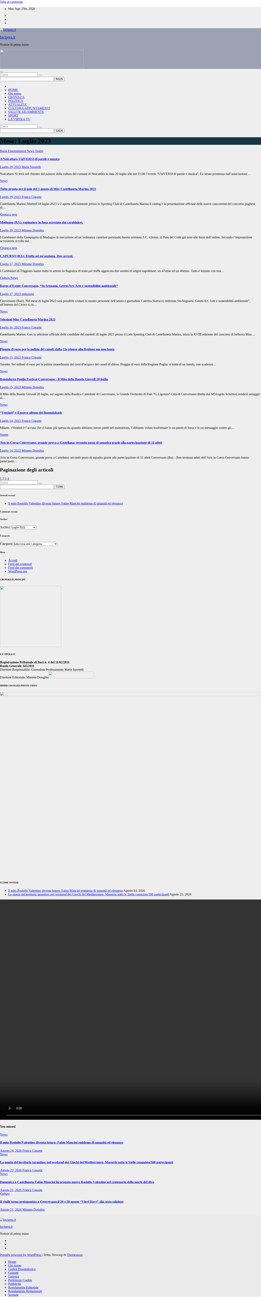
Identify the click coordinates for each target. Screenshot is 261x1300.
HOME (13, 90)
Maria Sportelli (31, 167)
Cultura (5, 278)
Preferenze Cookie (20, 1280)
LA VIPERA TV (19, 119)
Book (4, 151)
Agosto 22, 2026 (11, 1170)
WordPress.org (17, 571)
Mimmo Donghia (33, 230)
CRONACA (16, 97)
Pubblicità (14, 1284)
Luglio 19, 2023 (11, 197)
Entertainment (17, 151)
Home (12, 1261)
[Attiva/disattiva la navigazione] (1, 71)
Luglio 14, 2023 (11, 421)
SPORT (13, 115)
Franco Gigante (32, 197)
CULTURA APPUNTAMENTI (29, 108)
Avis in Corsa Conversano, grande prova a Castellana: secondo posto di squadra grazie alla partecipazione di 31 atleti (81, 442)
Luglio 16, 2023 (11, 327)
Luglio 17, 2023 (11, 264)
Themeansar (74, 1255)
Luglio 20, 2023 (11, 167)
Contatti (13, 1273)
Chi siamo (14, 93)
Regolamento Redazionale (25, 1291)
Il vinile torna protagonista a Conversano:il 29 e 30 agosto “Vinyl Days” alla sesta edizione (62, 1201)
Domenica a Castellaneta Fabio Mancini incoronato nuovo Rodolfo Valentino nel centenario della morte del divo (77, 1182)
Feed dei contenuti (20, 564)
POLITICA (15, 101)
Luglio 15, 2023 (11, 357)
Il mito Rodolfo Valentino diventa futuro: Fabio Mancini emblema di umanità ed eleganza (65, 503)
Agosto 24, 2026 (11, 1150)
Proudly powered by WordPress (21, 1255)
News (31, 151)
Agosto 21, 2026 (11, 1190)
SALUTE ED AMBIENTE (26, 112)
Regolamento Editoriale (23, 1287)
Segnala (13, 1295)
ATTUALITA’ (17, 104)
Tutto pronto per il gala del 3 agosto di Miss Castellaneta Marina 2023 (48, 189)
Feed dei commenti (20, 567)
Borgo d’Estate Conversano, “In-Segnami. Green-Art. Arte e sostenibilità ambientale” (59, 286)
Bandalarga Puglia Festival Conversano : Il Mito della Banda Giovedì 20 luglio (54, 379)
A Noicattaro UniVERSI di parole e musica (30, 159)
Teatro (39, 151)
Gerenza (13, 1276)
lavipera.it (7, 37)
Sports (4, 434)
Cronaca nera (8, 214)
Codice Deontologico (22, 1269)
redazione (28, 294)
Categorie (6, 543)
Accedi (12, 560)
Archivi (5, 527)
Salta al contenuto (11, 1)
